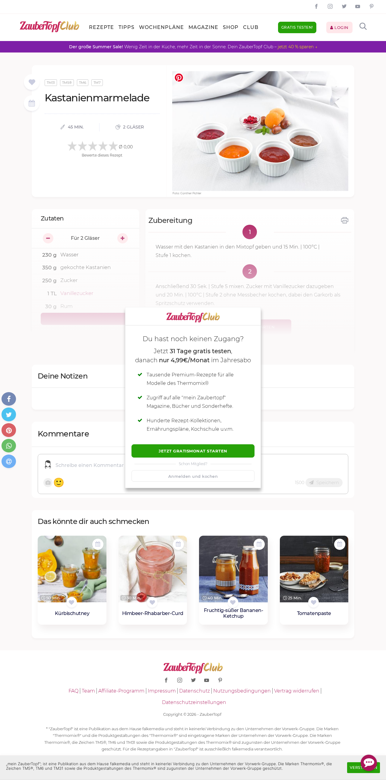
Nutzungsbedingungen (242, 691)
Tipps (126, 27)
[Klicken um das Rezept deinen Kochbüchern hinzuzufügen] (71, 602)
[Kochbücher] (31, 82)
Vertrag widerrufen (296, 691)
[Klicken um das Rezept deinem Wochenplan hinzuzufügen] (97, 544)
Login (341, 27)
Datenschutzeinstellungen (194, 702)
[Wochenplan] (32, 104)
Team (88, 691)
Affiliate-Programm (121, 691)
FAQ (73, 691)
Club (250, 27)
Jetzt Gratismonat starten (193, 451)
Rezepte (101, 27)
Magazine (203, 27)
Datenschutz (194, 691)
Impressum (162, 691)
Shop (231, 27)
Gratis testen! (297, 27)
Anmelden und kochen (193, 476)
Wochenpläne (161, 27)
